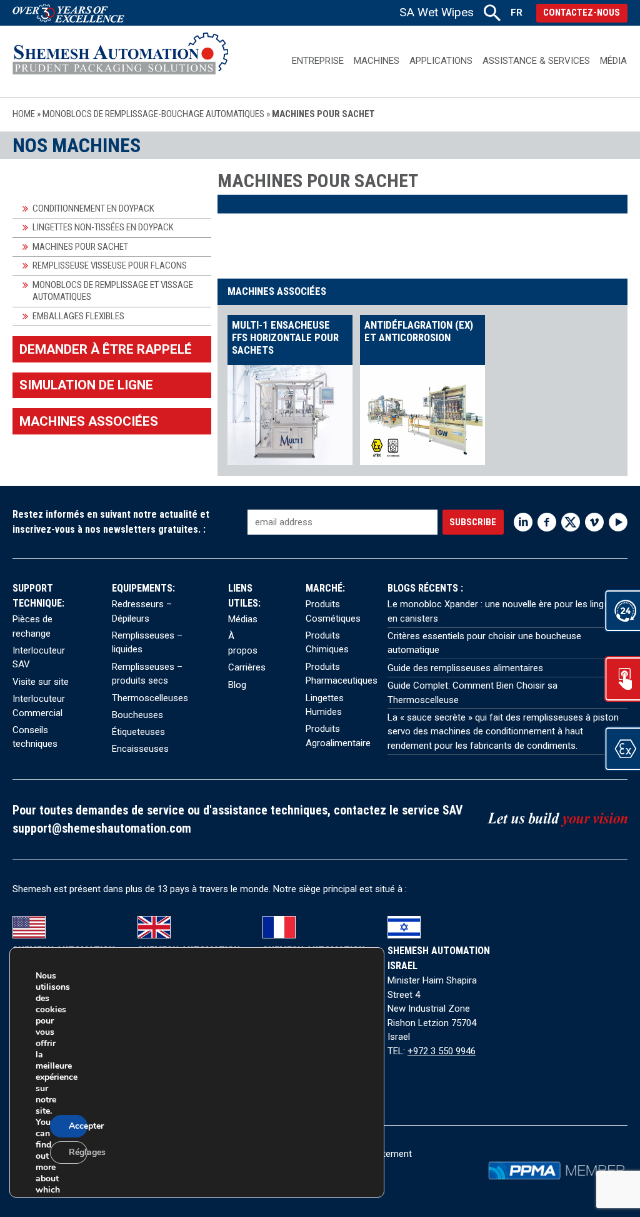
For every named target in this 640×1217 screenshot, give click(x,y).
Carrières (247, 667)
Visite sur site (40, 681)
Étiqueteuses (138, 731)
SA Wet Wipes (436, 12)
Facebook (547, 522)
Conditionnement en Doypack (93, 208)
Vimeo (594, 522)
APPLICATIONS (440, 60)
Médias (243, 619)
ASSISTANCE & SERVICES (536, 60)
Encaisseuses (140, 748)
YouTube (618, 522)
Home (23, 114)
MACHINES (376, 60)
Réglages (78, 1152)
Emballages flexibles (78, 316)
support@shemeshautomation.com (101, 828)
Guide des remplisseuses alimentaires (465, 668)
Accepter (78, 1126)
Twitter (570, 522)
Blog (237, 685)
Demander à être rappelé (105, 349)
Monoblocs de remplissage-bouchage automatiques (153, 114)
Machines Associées (88, 421)
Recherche (492, 12)
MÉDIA (613, 60)
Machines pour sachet (80, 246)
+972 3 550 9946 (442, 1051)
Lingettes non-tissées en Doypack (103, 227)
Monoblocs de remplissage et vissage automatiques (112, 291)
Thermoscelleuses (150, 698)
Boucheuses (137, 715)
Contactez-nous (581, 12)
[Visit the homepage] (120, 61)
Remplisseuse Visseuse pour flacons (109, 265)
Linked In (523, 522)
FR (516, 12)
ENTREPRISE (318, 60)
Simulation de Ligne (86, 385)
